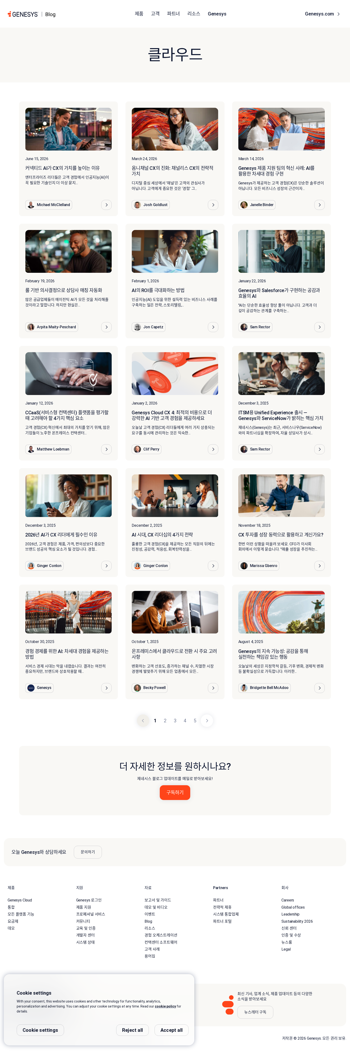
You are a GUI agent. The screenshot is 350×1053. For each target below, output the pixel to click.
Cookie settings (40, 1030)
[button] (106, 205)
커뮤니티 (83, 921)
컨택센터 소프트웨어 (161, 942)
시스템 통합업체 (226, 914)
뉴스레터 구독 (255, 1012)
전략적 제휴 (222, 907)
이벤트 (150, 914)
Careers (287, 900)
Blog (148, 921)
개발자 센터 (85, 935)
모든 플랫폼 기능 (21, 914)
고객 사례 (152, 949)
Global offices (293, 907)
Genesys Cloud (20, 900)
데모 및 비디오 (156, 907)
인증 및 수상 (291, 935)
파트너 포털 (222, 921)
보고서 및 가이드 (158, 900)
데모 (11, 928)
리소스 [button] (193, 14)
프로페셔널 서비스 (90, 914)
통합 (11, 907)
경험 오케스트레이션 (161, 935)
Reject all (132, 1030)
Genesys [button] (217, 14)
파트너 (218, 900)
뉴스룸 (286, 942)
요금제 (13, 921)
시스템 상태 (85, 942)
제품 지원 (83, 907)
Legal (285, 949)
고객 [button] (155, 14)
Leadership (290, 914)
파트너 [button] (173, 14)
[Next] (207, 720)
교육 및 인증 (86, 928)
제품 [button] (139, 14)
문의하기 (88, 852)
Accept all (171, 1030)
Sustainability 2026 (297, 921)
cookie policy (165, 1006)
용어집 (150, 956)
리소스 (150, 928)
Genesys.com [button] (320, 14)
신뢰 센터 (288, 928)
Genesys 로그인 (89, 900)
